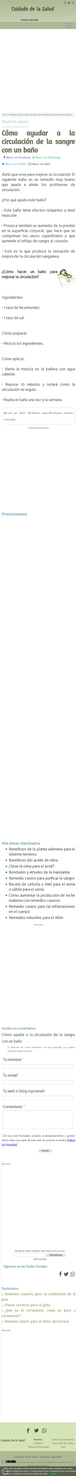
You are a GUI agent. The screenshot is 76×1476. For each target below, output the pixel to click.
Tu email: (11, 1075)
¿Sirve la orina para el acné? (31, 866)
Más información (67, 1473)
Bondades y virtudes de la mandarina (39, 872)
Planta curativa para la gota (27, 1305)
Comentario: (14, 1107)
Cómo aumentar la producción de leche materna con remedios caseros (42, 898)
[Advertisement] (38, 69)
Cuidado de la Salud (32, 9)
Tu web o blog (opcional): (24, 1091)
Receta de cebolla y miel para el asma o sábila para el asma (42, 887)
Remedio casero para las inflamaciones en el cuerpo (42, 909)
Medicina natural (15, 122)
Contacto (38, 1443)
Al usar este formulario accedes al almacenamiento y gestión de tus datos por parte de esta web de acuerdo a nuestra (38, 1140)
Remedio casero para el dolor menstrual (37, 1321)
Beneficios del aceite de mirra (33, 860)
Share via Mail (40, 163)
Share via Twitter (16, 163)
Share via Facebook (18, 157)
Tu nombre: (13, 1060)
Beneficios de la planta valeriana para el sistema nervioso (42, 852)
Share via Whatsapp (48, 157)
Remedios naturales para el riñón (36, 918)
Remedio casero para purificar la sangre (41, 878)
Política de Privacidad (38, 1447)
